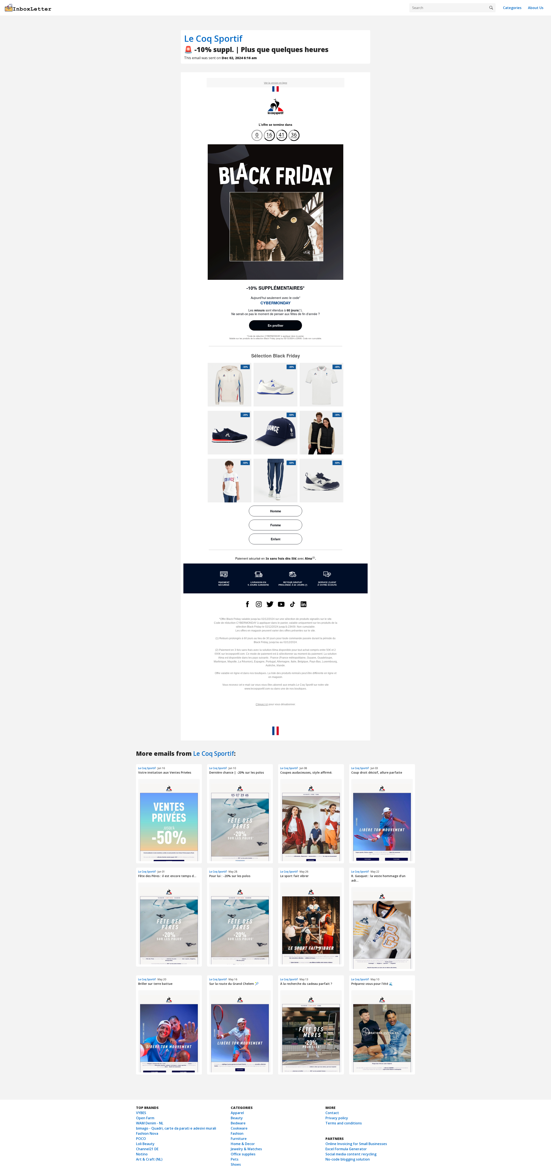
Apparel (237, 1112)
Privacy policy (336, 1118)
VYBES (141, 1112)
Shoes (236, 1164)
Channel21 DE (147, 1149)
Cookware (239, 1128)
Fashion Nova (147, 1133)
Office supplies (243, 1154)
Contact (332, 1112)
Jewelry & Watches (246, 1149)
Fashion (237, 1133)
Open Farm (145, 1118)
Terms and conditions (343, 1123)
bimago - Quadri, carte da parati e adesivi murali (176, 1128)
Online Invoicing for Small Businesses (356, 1143)
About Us (535, 7)
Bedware (238, 1123)
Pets (234, 1159)
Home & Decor (243, 1143)
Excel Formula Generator (346, 1149)
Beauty (237, 1118)
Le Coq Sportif (213, 38)
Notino (142, 1154)
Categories (512, 7)
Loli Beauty (145, 1143)
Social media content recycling (350, 1154)
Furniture (239, 1138)
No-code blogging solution (347, 1159)
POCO (141, 1138)
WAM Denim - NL (149, 1123)
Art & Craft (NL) (149, 1159)
